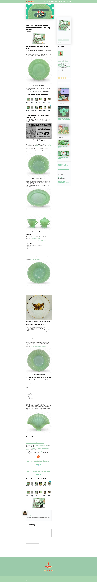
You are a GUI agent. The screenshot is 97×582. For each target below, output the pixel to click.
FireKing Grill (66, 51)
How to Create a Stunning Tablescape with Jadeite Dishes (63, 165)
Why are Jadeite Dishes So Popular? (63, 169)
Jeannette (66, 61)
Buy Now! (38, 464)
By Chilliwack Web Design (29, 579)
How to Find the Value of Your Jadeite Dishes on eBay (63, 102)
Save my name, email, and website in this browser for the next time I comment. (38, 551)
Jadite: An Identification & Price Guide (41, 445)
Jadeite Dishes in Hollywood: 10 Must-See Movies (63, 173)
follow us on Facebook (61, 66)
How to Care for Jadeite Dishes (35, 259)
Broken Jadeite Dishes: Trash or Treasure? (63, 158)
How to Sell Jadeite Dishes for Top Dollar (63, 136)
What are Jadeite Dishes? (62, 177)
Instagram (68, 66)
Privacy (26, 580)
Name (27, 538)
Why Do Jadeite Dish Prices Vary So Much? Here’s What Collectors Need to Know (64, 119)
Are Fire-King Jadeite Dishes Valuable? (62, 147)
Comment (27, 528)
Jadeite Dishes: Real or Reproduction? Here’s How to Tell (63, 182)
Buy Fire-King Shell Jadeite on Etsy (38, 461)
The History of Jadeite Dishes (35, 238)
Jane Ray (37, 145)
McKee (63, 61)
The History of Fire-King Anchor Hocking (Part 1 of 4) (39, 240)
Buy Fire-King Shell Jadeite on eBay (39, 471)
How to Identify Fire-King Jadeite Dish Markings (38, 346)
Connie (30, 515)
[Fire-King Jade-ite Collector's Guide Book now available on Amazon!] (38, 43)
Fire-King (59, 61)
